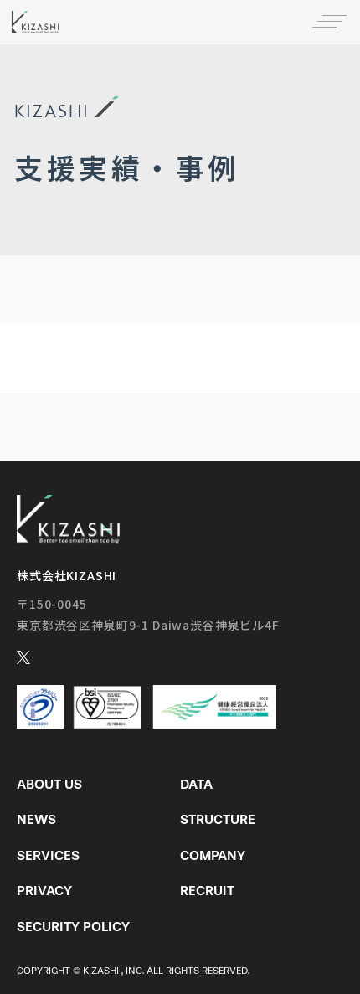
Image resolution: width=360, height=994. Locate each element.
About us (49, 784)
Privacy (44, 891)
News (36, 819)
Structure (217, 819)
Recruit (207, 891)
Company (212, 855)
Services (48, 855)
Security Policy (73, 927)
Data (196, 784)
